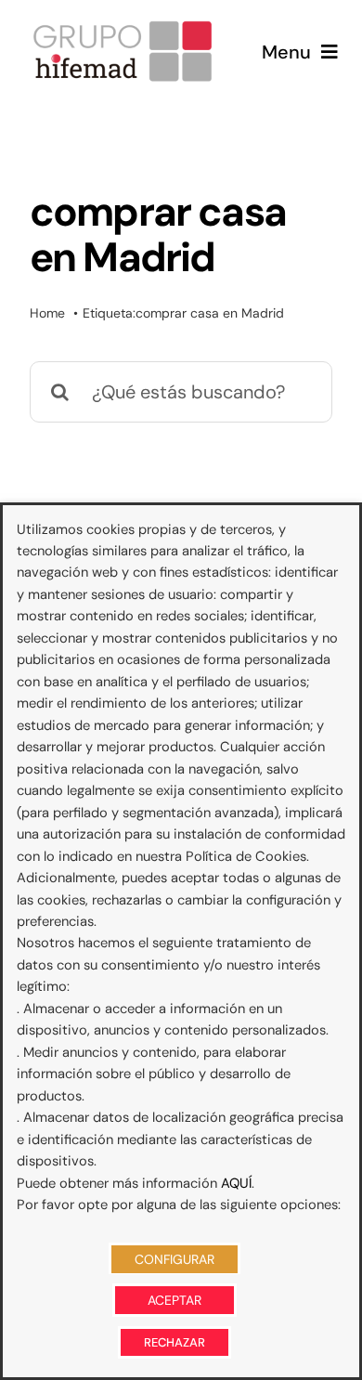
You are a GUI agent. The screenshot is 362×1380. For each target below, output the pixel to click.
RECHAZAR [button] (174, 1342)
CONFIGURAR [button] (174, 1259)
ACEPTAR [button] (174, 1300)
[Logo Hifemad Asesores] (122, 26)
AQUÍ (236, 1183)
